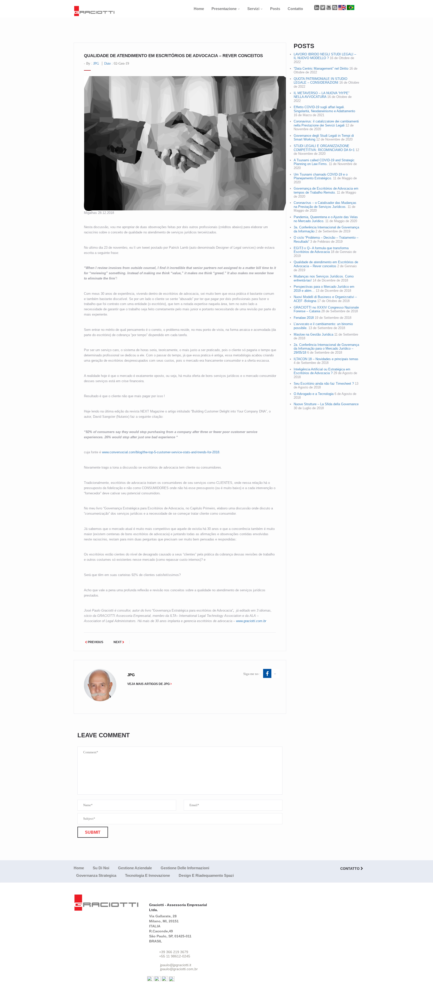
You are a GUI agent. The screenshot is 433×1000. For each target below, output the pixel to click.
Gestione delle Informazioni (185, 868)
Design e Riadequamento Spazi (206, 875)
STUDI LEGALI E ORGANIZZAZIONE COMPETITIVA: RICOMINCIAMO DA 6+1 (324, 148)
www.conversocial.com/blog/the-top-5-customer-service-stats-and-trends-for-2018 (160, 452)
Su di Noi (101, 868)
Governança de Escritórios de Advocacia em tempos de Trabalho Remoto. (326, 190)
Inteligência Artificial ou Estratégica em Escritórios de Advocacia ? (322, 371)
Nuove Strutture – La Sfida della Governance (326, 404)
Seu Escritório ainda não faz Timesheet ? (324, 383)
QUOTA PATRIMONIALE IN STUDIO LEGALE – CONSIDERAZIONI (320, 81)
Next (118, 642)
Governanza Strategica (96, 875)
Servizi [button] (253, 9)
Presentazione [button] (224, 9)
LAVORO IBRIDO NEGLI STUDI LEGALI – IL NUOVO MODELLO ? (325, 56)
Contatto (295, 9)
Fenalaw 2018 (304, 318)
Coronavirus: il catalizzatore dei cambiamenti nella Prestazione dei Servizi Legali (326, 123)
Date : (116, 63)
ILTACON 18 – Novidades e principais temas (326, 359)
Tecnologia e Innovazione (147, 875)
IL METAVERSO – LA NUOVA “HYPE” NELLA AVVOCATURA (321, 95)
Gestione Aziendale (135, 868)
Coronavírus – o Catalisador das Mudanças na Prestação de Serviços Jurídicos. (325, 205)
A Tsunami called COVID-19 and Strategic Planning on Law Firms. (324, 162)
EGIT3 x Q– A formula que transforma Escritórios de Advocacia (321, 250)
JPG (96, 63)
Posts (275, 9)
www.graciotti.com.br (251, 621)
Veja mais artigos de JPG (148, 684)
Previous (95, 642)
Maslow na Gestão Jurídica (313, 334)
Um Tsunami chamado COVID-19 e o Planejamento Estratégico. (321, 176)
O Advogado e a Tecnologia (314, 394)
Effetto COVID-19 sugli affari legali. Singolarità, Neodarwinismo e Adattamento (324, 109)
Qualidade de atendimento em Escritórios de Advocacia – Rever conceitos (326, 264)
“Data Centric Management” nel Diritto (321, 68)
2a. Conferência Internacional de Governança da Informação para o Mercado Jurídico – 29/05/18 (326, 348)
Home (199, 9)
